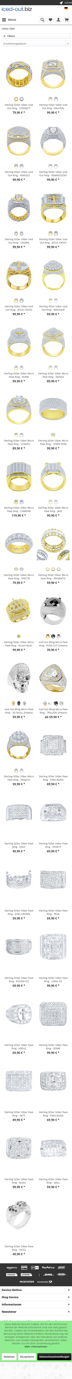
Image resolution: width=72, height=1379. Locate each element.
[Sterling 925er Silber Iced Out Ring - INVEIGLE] (19, 141)
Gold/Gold (50, 703)
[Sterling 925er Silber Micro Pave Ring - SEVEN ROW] (53, 409)
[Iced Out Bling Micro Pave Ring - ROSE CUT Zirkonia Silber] (58, 636)
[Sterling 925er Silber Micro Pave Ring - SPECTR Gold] (16, 569)
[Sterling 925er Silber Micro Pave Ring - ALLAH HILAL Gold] (18, 636)
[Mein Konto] (58, 19)
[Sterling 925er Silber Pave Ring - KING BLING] (53, 745)
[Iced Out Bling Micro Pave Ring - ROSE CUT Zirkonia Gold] (47, 636)
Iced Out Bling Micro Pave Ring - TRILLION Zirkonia (53, 711)
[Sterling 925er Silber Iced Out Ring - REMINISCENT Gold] (50, 166)
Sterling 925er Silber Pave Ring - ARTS (19, 1114)
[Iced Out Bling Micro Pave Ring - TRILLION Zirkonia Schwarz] (56, 703)
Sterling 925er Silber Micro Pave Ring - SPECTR (19, 576)
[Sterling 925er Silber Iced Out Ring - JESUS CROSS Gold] (50, 233)
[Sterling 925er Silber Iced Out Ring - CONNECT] (19, 73)
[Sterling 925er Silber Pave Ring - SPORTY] (53, 812)
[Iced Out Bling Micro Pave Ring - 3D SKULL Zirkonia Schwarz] (18, 703)
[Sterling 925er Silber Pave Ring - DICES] (19, 1215)
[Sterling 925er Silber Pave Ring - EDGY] (19, 812)
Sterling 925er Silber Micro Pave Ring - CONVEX (19, 442)
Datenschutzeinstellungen (54, 1356)
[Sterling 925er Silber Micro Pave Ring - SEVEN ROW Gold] (53, 435)
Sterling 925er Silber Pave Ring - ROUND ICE (19, 979)
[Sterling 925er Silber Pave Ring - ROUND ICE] (19, 947)
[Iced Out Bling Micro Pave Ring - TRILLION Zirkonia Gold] (45, 703)
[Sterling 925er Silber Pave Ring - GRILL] (53, 1148)
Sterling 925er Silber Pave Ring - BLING (19, 1181)
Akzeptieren (27, 1356)
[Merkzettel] (50, 19)
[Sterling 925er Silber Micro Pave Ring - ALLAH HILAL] (19, 611)
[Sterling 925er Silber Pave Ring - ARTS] (19, 1081)
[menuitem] (9, 19)
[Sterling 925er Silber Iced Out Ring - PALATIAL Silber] (56, 99)
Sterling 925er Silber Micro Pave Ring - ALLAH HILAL (19, 644)
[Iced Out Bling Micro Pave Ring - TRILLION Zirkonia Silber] (61, 703)
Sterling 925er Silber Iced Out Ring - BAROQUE (53, 308)
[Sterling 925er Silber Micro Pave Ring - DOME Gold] (16, 367)
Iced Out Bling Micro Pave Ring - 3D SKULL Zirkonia (19, 711)
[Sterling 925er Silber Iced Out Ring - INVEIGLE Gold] (16, 166)
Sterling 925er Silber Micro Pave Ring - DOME (19, 375)
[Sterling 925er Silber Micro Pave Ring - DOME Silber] (21, 367)
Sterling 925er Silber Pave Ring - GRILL (53, 1181)
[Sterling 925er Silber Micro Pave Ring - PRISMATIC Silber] (58, 569)
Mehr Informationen (36, 1346)
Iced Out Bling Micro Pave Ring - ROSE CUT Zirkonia (53, 644)
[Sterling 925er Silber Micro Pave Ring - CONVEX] (19, 409)
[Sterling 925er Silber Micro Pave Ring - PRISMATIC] (53, 544)
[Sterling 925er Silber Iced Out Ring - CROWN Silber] (21, 233)
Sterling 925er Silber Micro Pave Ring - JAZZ (53, 509)
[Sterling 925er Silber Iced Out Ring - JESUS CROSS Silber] (56, 233)
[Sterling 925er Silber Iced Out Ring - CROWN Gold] (16, 233)
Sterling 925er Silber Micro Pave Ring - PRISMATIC (53, 576)
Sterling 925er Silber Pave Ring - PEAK (53, 912)
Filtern (11, 36)
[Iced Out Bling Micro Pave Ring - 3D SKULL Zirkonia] (19, 678)
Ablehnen (9, 1356)
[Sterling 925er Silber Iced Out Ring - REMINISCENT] (53, 141)
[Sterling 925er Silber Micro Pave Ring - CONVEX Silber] (21, 435)
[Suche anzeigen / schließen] (42, 19)
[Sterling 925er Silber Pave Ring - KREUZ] (19, 1014)
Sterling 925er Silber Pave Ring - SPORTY (53, 845)
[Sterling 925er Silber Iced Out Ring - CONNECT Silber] (21, 99)
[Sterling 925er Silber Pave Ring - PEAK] (53, 879)
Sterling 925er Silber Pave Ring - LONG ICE (53, 979)
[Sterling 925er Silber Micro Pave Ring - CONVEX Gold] (16, 435)
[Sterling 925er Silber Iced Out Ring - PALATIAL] (53, 73)
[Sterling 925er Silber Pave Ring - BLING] (19, 1148)
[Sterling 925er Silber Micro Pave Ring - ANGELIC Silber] (21, 770)
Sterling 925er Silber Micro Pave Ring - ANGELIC (19, 778)
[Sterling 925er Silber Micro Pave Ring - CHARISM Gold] (16, 502)
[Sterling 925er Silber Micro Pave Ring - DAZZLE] (53, 342)
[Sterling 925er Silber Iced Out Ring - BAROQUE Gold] (50, 300)
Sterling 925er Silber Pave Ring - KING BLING (53, 778)
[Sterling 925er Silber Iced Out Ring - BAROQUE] (53, 275)
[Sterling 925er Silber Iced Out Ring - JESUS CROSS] (53, 208)
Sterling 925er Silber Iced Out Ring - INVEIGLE (19, 173)
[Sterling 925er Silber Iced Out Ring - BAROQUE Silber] (56, 300)
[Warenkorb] (66, 19)
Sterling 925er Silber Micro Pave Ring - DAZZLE (53, 375)
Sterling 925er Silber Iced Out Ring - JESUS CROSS (53, 241)
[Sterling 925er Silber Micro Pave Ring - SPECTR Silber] (21, 569)
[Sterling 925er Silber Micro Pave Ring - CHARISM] (19, 476)
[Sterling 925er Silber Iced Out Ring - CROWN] (19, 208)
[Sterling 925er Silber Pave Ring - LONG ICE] (53, 947)
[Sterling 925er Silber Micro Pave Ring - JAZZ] (53, 476)
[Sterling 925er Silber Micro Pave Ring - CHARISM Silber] (21, 502)
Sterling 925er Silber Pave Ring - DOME (53, 1046)
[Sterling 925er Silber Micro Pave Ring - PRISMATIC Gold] (47, 569)
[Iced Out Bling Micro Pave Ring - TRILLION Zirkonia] (53, 678)
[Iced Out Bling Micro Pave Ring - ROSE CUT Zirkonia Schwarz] (53, 636)
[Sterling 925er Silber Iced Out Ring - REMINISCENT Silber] (56, 166)
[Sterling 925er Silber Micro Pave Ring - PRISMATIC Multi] (53, 569)
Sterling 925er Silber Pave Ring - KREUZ (19, 1046)
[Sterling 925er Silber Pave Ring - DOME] (53, 1014)
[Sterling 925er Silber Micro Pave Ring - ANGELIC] (19, 745)
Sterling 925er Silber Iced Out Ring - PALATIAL (53, 106)
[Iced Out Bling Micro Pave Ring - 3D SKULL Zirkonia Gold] (13, 703)
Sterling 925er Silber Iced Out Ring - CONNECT (19, 106)
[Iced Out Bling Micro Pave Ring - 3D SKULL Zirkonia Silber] (24, 703)
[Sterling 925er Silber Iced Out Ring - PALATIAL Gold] (50, 99)
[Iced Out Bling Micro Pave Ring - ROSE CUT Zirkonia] (53, 611)
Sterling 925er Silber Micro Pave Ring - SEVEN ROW (53, 442)
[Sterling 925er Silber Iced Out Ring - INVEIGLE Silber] (21, 166)
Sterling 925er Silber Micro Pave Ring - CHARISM (19, 509)
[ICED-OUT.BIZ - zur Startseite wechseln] (17, 10)
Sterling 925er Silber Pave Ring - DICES (19, 1248)
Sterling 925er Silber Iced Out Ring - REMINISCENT (53, 173)
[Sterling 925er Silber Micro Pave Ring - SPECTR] (19, 544)
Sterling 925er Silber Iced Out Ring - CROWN (19, 241)
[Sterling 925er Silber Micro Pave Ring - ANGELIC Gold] (16, 770)
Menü (12, 20)
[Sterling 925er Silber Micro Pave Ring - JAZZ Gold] (50, 502)
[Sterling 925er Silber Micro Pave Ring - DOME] (19, 342)
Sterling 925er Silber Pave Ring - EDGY (19, 845)
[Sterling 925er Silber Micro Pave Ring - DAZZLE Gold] (50, 367)
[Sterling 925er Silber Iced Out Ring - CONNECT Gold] (16, 99)
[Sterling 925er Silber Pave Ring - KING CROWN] (19, 879)
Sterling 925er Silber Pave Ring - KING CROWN (19, 912)
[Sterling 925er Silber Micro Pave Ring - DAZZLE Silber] (56, 367)
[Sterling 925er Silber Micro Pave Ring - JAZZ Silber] (56, 502)
